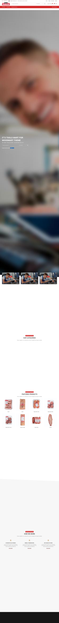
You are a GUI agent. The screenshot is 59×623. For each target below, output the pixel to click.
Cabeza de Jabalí (22, 427)
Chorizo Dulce (36, 427)
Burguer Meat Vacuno (8, 427)
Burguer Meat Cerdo (36, 411)
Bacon (8, 411)
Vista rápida (14, 401)
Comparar (14, 399)
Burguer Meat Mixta (50, 411)
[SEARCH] (45, 4)
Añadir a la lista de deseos (14, 403)
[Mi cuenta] (48, 4)
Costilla (50, 427)
